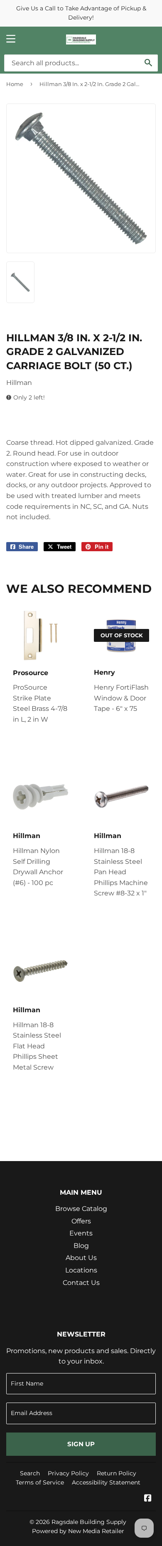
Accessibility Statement (106, 1482)
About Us (81, 1258)
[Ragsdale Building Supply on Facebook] (148, 1499)
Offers (81, 1221)
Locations (81, 1270)
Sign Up (81, 1444)
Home (14, 84)
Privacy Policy (68, 1473)
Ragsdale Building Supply (89, 1522)
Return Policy (116, 1473)
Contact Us (81, 1283)
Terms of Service (40, 1482)
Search (30, 1473)
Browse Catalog (81, 1209)
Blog (81, 1246)
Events (81, 1233)
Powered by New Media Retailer (78, 1531)
